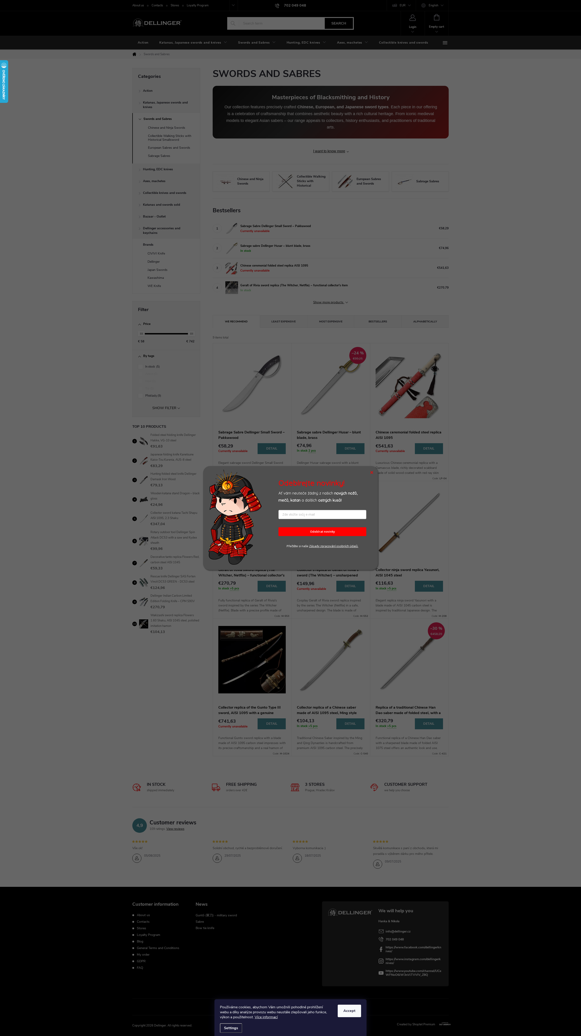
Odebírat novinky (322, 532)
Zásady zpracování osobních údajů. (333, 546)
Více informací (266, 1017)
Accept (349, 1010)
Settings (231, 1028)
